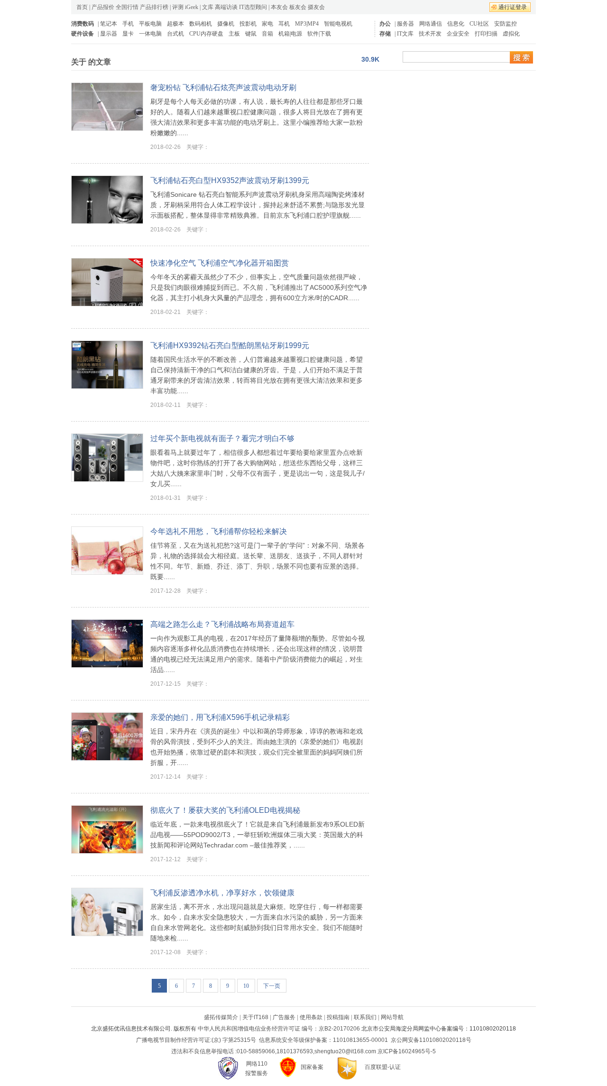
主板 (234, 33)
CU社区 (479, 23)
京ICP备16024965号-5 (406, 1051)
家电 (267, 23)
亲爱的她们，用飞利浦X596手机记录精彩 (220, 717)
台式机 (175, 33)
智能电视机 (338, 23)
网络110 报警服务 (256, 1068)
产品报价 (103, 7)
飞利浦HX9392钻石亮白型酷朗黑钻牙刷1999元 (229, 345)
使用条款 (311, 1017)
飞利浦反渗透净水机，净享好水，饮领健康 (222, 893)
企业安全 (458, 33)
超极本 (175, 23)
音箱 (267, 33)
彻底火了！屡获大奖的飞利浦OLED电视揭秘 (225, 810)
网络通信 (430, 23)
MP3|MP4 (307, 23)
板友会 (297, 7)
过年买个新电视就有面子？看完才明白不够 (222, 438)
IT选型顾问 (253, 7)
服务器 (405, 23)
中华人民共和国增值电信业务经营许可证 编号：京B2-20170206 (279, 1028)
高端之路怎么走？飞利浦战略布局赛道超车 (222, 624)
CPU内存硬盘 (206, 33)
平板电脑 (150, 23)
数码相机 (200, 23)
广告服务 (284, 1017)
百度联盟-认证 (383, 1067)
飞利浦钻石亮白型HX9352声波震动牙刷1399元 (229, 180)
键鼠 (251, 33)
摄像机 (225, 23)
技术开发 (430, 33)
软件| (313, 33)
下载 (325, 33)
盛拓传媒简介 (221, 1017)
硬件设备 (82, 33)
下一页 (271, 986)
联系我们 (365, 1017)
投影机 (248, 23)
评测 (178, 7)
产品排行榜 (154, 7)
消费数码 (82, 23)
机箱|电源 (290, 33)
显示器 (108, 33)
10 (246, 986)
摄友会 (316, 7)
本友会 (279, 7)
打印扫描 (486, 33)
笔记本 (108, 23)
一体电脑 (150, 33)
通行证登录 (512, 7)
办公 (385, 23)
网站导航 (392, 1017)
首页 (82, 7)
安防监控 (505, 23)
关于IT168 (255, 1017)
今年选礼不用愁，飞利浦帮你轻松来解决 (218, 531)
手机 (128, 23)
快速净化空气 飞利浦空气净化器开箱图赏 (219, 263)
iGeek (191, 7)
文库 (207, 7)
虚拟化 (511, 33)
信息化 (455, 23)
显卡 (128, 33)
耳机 (284, 23)
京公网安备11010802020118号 (431, 1040)
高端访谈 (226, 7)
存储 (385, 33)
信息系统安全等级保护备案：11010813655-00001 (323, 1040)
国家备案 (312, 1067)
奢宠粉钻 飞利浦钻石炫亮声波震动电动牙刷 (223, 87)
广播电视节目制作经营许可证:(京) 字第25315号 (196, 1040)
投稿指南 (338, 1017)
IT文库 (405, 33)
